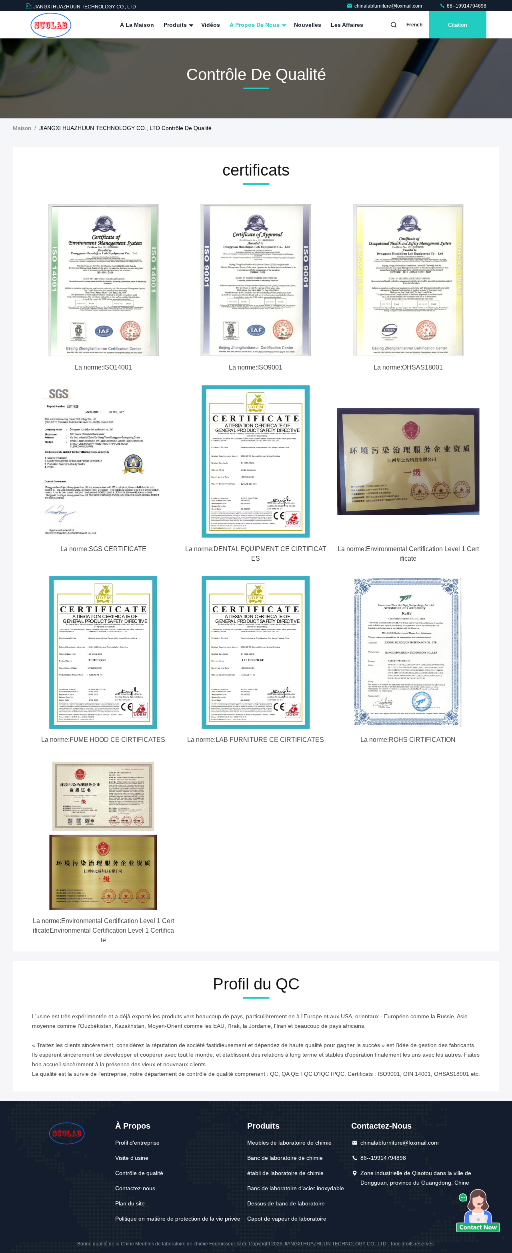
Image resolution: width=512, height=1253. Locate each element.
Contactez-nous (135, 1188)
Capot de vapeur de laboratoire (286, 1218)
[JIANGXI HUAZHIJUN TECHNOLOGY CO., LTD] (51, 24)
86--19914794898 (466, 6)
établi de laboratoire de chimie (285, 1173)
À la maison (137, 25)
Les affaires (347, 25)
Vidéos (210, 25)
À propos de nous (255, 25)
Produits (176, 25)
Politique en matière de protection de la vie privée (177, 1218)
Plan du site (130, 1203)
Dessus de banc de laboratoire (286, 1203)
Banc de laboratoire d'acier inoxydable (295, 1188)
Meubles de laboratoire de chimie (289, 1142)
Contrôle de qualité (139, 1173)
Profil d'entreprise (137, 1142)
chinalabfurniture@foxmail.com (388, 6)
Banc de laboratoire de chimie (285, 1158)
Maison (22, 128)
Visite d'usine (131, 1158)
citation (457, 25)
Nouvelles (307, 25)
